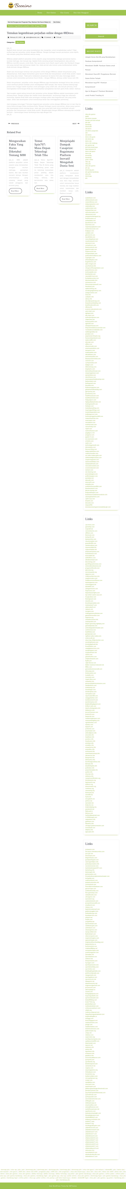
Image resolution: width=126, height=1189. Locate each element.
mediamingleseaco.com (92, 718)
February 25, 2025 (16, 37)
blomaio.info (89, 764)
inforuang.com (89, 671)
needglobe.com (90, 1082)
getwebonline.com (91, 656)
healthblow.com (90, 632)
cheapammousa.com (91, 325)
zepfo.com (88, 443)
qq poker (71, 1173)
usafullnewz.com (90, 198)
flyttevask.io (89, 811)
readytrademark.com (91, 463)
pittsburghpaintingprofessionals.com (96, 1088)
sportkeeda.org (90, 1061)
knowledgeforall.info (91, 644)
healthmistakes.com (91, 1026)
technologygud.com (91, 1020)
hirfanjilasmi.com (90, 1072)
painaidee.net (89, 954)
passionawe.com (90, 1086)
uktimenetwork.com (91, 200)
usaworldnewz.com (91, 202)
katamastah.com (90, 1043)
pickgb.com (88, 1024)
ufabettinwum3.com (91, 1136)
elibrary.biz (88, 307)
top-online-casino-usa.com (93, 595)
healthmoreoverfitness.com (93, 580)
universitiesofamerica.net (93, 566)
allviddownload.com (91, 559)
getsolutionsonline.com (92, 615)
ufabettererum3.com (91, 1127)
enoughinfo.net (90, 799)
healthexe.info (89, 737)
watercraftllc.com (90, 340)
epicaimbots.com (90, 375)
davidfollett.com (90, 237)
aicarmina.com (89, 224)
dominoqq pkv (89, 170)
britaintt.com (89, 501)
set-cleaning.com (90, 472)
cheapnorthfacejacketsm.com (94, 268)
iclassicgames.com (91, 930)
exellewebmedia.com (91, 890)
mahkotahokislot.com (92, 1006)
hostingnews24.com (91, 404)
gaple (87, 116)
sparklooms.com (90, 1111)
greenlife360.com (90, 543)
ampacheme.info (90, 747)
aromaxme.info (90, 751)
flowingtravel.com (90, 599)
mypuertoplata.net (91, 549)
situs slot (90, 1171)
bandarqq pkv (119, 1178)
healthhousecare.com (92, 395)
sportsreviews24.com (92, 998)
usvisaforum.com (90, 245)
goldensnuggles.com (91, 911)
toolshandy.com (90, 687)
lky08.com (88, 660)
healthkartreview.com (92, 397)
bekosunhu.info (90, 759)
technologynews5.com (92, 445)
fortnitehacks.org (90, 780)
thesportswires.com (91, 960)
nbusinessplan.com (91, 541)
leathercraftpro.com (91, 1076)
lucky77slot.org (90, 1002)
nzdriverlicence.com (91, 430)
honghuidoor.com (90, 597)
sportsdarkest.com (91, 956)
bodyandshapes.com (91, 492)
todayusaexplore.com (92, 204)
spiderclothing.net (90, 288)
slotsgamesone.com (91, 588)
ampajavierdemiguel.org (92, 216)
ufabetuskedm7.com (91, 1142)
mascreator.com (90, 420)
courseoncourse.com (91, 866)
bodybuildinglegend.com (93, 704)
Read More (15, 191)
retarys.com (89, 907)
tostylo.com (88, 919)
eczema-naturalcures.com (93, 309)
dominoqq (88, 155)
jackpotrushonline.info (92, 882)
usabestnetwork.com (91, 901)
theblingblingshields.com (93, 971)
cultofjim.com (89, 233)
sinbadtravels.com (91, 895)
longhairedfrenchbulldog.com (94, 942)
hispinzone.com (90, 590)
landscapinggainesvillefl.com (94, 416)
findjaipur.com (89, 231)
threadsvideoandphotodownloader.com (97, 876)
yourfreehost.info (90, 266)
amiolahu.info (89, 745)
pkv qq (87, 168)
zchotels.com (89, 441)
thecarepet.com (90, 855)
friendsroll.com (89, 286)
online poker (109, 1173)
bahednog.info (89, 870)
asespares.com (90, 350)
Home (40, 13)
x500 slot (22, 1171)
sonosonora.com (90, 282)
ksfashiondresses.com (92, 1028)
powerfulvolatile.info (91, 770)
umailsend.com (90, 905)
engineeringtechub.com (92, 985)
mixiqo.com (88, 1080)
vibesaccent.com (90, 214)
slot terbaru (99, 1169)
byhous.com (89, 813)
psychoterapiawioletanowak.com (95, 1092)
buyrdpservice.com (91, 915)
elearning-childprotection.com (94, 640)
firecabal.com (89, 385)
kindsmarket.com (90, 673)
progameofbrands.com (92, 568)
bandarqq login (42, 1176)
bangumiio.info (89, 757)
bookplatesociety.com (92, 278)
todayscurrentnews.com (92, 1119)
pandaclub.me (89, 809)
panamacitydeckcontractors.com (95, 683)
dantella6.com (89, 586)
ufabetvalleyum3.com (92, 1148)
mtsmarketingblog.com (92, 720)
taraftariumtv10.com (91, 700)
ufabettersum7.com (91, 1131)
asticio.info (88, 1049)
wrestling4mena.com (91, 642)
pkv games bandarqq (92, 172)
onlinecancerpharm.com (92, 1008)
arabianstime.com (90, 352)
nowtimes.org (89, 788)
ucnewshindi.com (90, 884)
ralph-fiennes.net (90, 663)
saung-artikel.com (90, 932)
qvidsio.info (88, 772)
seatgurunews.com (91, 292)
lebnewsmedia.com (91, 280)
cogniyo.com (89, 1068)
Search (92, 25)
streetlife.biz (89, 794)
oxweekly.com (89, 681)
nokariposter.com (90, 621)
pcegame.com (89, 435)
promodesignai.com (91, 474)
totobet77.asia (89, 1121)
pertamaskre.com (90, 874)
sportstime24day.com (92, 967)
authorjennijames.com (92, 317)
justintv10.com (89, 714)
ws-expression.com (91, 439)
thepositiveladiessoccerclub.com (95, 327)
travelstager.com (90, 689)
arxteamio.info (89, 1053)
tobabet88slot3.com (91, 1117)
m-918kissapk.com (91, 817)
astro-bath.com (90, 311)
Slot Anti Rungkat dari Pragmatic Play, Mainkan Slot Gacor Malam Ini (29, 22)
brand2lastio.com (90, 646)
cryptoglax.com (90, 257)
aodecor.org (89, 784)
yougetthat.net (89, 921)
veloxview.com (89, 1150)
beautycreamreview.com (93, 358)
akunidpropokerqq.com (92, 301)
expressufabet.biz (90, 547)
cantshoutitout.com (91, 545)
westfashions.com (90, 685)
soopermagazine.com (92, 459)
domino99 (88, 126)
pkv (86, 178)
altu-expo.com (89, 315)
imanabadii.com (90, 827)
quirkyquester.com (91, 1096)
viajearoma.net (90, 319)
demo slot (88, 141)
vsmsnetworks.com (91, 531)
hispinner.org (89, 617)
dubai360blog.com (91, 1000)
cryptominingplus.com (92, 938)
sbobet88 (108, 1169)
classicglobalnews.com (92, 496)
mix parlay (50, 1178)
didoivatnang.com (90, 367)
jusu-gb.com (89, 853)
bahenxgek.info (90, 872)
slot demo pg (89, 139)
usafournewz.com (90, 208)
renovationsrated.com (92, 465)
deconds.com (89, 503)
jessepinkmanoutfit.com (92, 903)
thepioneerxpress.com (92, 551)
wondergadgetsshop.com (93, 290)
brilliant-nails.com (90, 706)
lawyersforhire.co (90, 944)
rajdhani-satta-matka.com (93, 636)
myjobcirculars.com (91, 578)
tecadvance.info (90, 741)
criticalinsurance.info (91, 619)
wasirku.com (89, 724)
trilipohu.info (89, 829)
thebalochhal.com (90, 210)
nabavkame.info (90, 819)
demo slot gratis (90, 137)
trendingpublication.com (92, 1125)
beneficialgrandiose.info (92, 761)
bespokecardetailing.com (93, 303)
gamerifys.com (89, 527)
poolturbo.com (89, 728)
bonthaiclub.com (90, 274)
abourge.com (89, 342)
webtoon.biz (89, 958)
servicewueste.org (91, 572)
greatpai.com (89, 334)
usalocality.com (90, 206)
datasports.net (89, 981)
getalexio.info (89, 1055)
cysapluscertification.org (92, 778)
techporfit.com (89, 537)
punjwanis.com (90, 849)
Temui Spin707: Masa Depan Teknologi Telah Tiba (42, 148)
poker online (89, 159)
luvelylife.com (89, 675)
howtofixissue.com (91, 553)
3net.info (88, 294)
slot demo (88, 128)
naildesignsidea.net (91, 332)
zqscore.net (89, 1045)
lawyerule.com (89, 716)
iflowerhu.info (89, 823)
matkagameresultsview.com (94, 613)
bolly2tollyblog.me (90, 807)
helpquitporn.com (90, 400)
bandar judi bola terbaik (92, 120)
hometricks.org (90, 1074)
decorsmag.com (90, 562)
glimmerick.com (90, 235)
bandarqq (88, 124)
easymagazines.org (91, 1070)
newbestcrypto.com (91, 925)
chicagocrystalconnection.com (94, 825)
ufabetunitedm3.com (91, 1138)
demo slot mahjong (91, 143)
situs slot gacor (88, 1169)
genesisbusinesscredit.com (93, 669)
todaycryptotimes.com (92, 451)
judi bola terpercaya (91, 147)
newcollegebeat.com (91, 239)
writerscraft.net (90, 638)
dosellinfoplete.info (91, 766)
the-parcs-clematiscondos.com (94, 851)
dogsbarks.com (90, 369)
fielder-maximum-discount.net (94, 665)
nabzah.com (89, 609)
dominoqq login (96, 1176)
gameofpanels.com (91, 625)
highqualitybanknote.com (93, 402)
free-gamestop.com (91, 892)
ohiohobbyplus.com (91, 259)
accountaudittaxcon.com (93, 1057)
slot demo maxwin (91, 118)
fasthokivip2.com (90, 934)
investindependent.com (92, 412)
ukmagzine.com (90, 897)
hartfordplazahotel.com (92, 815)
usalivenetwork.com (91, 880)
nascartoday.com (90, 426)
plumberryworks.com (91, 1090)
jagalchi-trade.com (91, 249)
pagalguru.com (90, 433)
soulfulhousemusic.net (92, 1109)
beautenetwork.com (91, 488)
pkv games (101, 1178)
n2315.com (88, 654)
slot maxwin (4, 1171)
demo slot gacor (90, 151)
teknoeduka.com (90, 447)
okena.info (88, 299)
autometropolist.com (91, 356)
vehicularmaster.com (91, 212)
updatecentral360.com (92, 1041)
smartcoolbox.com (91, 1105)
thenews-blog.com (91, 449)
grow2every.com (90, 393)
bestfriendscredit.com (92, 305)
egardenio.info (89, 1051)
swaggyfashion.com (91, 698)
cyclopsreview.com (91, 362)
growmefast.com (90, 1004)
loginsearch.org (90, 782)
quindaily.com (89, 478)
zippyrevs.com (89, 574)
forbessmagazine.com (92, 387)
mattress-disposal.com (92, 1012)
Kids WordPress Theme (57, 1186)
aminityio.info (89, 743)
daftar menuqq (37, 1173)
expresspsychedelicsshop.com (94, 379)
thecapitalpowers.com (92, 1115)
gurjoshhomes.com (91, 270)
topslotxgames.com (91, 582)
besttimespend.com (91, 1063)
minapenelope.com (91, 253)
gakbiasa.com (89, 821)
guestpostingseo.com (92, 859)
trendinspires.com (90, 691)
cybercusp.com (90, 498)
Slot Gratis (64, 13)
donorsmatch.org (90, 786)
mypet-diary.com (90, 679)
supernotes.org (90, 1037)
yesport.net (88, 917)
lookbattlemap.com (91, 913)
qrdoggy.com (89, 1018)
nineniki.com (89, 601)
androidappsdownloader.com (94, 628)
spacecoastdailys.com (92, 461)
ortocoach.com (90, 1084)
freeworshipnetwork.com (93, 338)
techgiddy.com (89, 878)
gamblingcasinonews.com (93, 564)
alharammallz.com (91, 346)
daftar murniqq (49, 1173)
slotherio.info (89, 776)
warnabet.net (89, 803)
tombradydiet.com (91, 272)
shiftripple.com (89, 1101)
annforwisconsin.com (91, 229)
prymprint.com (89, 1059)
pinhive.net (88, 801)
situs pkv (88, 163)
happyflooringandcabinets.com (94, 1014)
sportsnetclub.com (91, 923)
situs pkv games (90, 114)
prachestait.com (90, 731)
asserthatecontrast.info (92, 753)
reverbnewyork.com (91, 241)
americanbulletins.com (92, 348)
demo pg (88, 153)
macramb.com (89, 677)
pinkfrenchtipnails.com (92, 973)
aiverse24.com (89, 482)
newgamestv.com (90, 975)
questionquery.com (91, 702)
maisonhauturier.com (91, 418)
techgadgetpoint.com (91, 993)
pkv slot (87, 122)
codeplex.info (89, 297)
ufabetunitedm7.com (91, 1140)
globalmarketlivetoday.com (93, 389)
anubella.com (89, 484)
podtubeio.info (89, 768)
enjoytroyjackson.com (92, 373)
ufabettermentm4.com (92, 1129)
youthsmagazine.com (92, 952)
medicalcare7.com (91, 605)
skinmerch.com (90, 243)
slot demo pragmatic (91, 130)
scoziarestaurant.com (92, 468)
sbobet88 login (83, 1178)
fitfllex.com (88, 667)
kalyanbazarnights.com (92, 592)
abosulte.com (89, 480)
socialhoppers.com (91, 650)
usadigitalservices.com (92, 648)
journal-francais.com (91, 712)
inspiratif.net (89, 529)
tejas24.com (89, 726)
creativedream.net (91, 652)
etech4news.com (90, 377)
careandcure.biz (90, 1066)
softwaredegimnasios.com (93, 457)
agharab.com (89, 323)
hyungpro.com (89, 963)
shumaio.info (89, 774)
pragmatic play (44, 1171)
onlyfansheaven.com (91, 658)
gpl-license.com (90, 391)
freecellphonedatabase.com (94, 886)
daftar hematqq (61, 1173)
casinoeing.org (89, 790)
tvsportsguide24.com (91, 995)
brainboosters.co (90, 218)
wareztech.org (89, 899)
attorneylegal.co (90, 989)
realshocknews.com (91, 1022)
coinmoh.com (89, 360)
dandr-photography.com (92, 708)
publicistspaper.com (91, 476)
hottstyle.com (89, 406)
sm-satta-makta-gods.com (93, 455)
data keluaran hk (90, 149)
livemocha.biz (89, 792)
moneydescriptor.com (92, 950)
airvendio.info (89, 735)
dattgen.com (89, 365)
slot (86, 133)
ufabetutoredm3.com (91, 1144)
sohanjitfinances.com (91, 1107)
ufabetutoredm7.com (91, 1146)
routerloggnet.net (90, 584)
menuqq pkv (5, 1169)
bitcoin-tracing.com (91, 490)
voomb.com (89, 991)
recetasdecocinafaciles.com (94, 329)
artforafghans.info (90, 733)
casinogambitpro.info (91, 862)
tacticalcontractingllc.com (93, 1113)
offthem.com (89, 533)
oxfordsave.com (90, 927)
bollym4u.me (89, 805)
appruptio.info (89, 832)
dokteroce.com (90, 710)
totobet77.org (89, 1123)
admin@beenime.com (32, 37)
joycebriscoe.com (90, 222)
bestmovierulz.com (91, 247)
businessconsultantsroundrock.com (96, 494)
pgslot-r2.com (89, 437)
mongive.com (89, 611)
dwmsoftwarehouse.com (93, 371)
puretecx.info (89, 739)
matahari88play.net (91, 948)
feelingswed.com (90, 383)
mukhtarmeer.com (91, 424)
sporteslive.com (90, 969)
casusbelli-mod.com (91, 276)
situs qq (87, 161)
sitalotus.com (89, 1035)
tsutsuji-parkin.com (91, 321)
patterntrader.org (90, 1031)
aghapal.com (89, 313)
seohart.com (89, 470)
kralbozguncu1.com (91, 414)
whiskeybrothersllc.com (92, 1154)
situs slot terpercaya (78, 1171)
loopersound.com (90, 251)
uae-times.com (90, 524)
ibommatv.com (89, 535)
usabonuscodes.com (91, 453)
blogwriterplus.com (91, 857)
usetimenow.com (90, 630)
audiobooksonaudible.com (93, 486)
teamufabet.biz (90, 555)
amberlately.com (90, 220)
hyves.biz (88, 796)
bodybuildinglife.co (91, 1016)
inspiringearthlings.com (92, 410)
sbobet (74, 1178)
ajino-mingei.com (90, 264)
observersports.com (91, 936)
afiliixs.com (88, 344)
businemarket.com (91, 946)
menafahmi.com (90, 422)
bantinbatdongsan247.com (93, 868)
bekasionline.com (90, 539)
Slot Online (51, 13)
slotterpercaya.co (90, 1103)
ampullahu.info (89, 749)
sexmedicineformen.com (93, 1099)
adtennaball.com (90, 607)
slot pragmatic (64, 1171)
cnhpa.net (88, 1033)
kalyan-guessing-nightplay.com (95, 623)
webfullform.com (90, 557)
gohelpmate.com (90, 634)
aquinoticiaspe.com (91, 940)
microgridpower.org (91, 1078)
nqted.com (88, 428)
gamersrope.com (90, 888)
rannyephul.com (90, 693)
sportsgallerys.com (91, 977)
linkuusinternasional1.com (93, 284)
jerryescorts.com (90, 987)
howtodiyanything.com (92, 408)
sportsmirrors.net (90, 979)
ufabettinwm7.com (91, 1134)
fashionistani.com (90, 381)
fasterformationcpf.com (92, 909)
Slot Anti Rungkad (81, 13)
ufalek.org (88, 1010)
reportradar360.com (91, 696)
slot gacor (13, 1171)
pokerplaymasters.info (92, 864)
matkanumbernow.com (92, 576)
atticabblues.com (90, 354)
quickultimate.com (91, 1094)
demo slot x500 (32, 1171)
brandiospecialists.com (92, 603)
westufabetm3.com (91, 1152)
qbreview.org (89, 570)
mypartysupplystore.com (93, 226)
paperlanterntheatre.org (92, 336)
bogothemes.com (90, 261)
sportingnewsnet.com (92, 965)
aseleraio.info (89, 1047)
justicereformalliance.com (93, 255)
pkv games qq (89, 145)
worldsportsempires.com (93, 1039)
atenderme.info (90, 755)
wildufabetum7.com (91, 1156)
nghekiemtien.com (91, 722)
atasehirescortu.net (91, 983)
